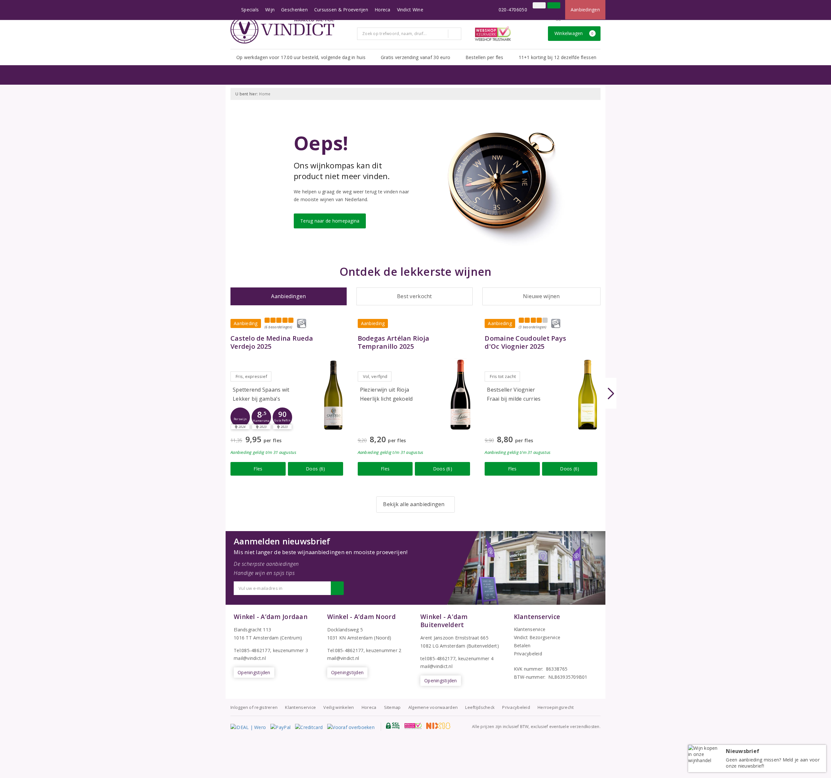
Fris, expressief (251, 376)
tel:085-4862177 (437, 658)
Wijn (270, 9)
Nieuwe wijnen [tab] (541, 296)
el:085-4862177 (347, 650)
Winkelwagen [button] (574, 33)
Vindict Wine (410, 9)
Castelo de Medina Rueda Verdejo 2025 (271, 342)
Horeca (383, 9)
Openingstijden (254, 672)
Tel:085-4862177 (252, 650)
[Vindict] (282, 29)
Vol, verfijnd (375, 376)
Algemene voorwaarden (433, 707)
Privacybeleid (528, 653)
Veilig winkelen (338, 707)
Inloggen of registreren (254, 707)
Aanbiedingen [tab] (288, 296)
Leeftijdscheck (480, 707)
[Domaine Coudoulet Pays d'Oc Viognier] (588, 394)
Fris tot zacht (503, 376)
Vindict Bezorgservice (537, 637)
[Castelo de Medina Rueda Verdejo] (333, 394)
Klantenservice (530, 629)
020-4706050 (513, 9)
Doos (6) (315, 469)
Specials (250, 9)
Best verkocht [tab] (414, 296)
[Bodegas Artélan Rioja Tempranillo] (460, 394)
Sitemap (392, 707)
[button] (240, 417)
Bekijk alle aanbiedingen (413, 504)
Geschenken (294, 9)
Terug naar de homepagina (329, 221)
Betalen (522, 645)
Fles (258, 469)
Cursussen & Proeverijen (341, 9)
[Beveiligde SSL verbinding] (413, 726)
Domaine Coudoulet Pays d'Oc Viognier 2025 (525, 342)
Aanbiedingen (585, 9)
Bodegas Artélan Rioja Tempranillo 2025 (393, 342)
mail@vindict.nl (250, 658)
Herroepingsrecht (556, 707)
